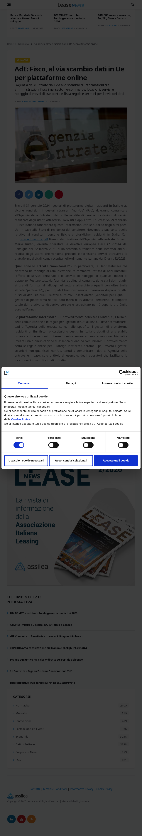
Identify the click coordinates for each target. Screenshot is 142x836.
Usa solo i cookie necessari (26, 460)
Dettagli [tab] (71, 383)
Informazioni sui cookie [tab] (117, 383)
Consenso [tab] (24, 383)
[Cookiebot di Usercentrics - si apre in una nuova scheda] (121, 372)
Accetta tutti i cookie (116, 460)
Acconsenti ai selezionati (71, 460)
